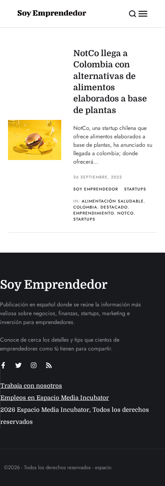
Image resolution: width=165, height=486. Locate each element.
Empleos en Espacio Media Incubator (54, 397)
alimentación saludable (113, 201)
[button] (133, 13)
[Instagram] (33, 365)
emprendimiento (93, 213)
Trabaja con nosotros (31, 385)
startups (84, 219)
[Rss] (49, 365)
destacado (114, 207)
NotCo (125, 213)
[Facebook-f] (3, 365)
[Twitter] (18, 365)
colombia (85, 207)
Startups (135, 189)
